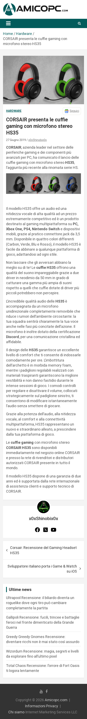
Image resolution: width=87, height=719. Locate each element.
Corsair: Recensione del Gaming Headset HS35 (43, 550)
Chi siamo (16, 712)
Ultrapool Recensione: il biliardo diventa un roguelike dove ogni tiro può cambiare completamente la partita (40, 603)
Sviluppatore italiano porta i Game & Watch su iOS (42, 568)
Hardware (13, 110)
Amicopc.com (56, 700)
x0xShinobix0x (37, 140)
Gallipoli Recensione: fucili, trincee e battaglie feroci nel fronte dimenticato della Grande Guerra (42, 622)
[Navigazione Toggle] (8, 23)
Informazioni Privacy (41, 706)
